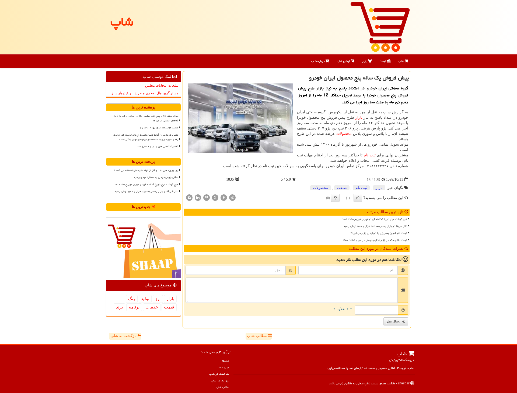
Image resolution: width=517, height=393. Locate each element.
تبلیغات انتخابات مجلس (162, 85)
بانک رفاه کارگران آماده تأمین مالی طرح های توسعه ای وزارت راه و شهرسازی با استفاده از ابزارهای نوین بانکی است (145, 137)
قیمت (383, 61)
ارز (157, 298)
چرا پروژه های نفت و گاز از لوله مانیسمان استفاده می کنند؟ (146, 170)
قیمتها (225, 360)
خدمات (151, 307)
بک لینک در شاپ (219, 374)
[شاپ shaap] (380, 26)
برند (119, 307)
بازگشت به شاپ (124, 336)
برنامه (134, 307)
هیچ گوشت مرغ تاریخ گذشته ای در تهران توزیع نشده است (374, 219)
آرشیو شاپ (344, 61)
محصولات (344, 134)
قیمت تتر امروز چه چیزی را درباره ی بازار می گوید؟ (379, 233)
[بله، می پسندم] (358, 198)
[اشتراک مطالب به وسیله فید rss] (189, 197)
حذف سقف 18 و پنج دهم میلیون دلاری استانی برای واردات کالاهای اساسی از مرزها (146, 118)
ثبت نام (370, 155)
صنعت (342, 188)
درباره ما (224, 367)
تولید (145, 298)
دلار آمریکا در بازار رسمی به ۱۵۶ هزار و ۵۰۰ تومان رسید (375, 226)
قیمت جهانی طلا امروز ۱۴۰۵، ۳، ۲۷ (159, 127)
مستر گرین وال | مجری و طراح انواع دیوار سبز (145, 93)
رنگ (131, 298)
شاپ (402, 61)
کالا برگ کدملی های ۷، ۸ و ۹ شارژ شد (157, 146)
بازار (365, 61)
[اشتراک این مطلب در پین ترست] (206, 197)
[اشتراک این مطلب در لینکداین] (198, 197)
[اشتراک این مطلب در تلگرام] (232, 197)
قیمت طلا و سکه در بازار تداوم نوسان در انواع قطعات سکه (375, 240)
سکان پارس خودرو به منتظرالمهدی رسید (156, 177)
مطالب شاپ (257, 336)
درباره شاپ (318, 61)
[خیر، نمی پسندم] (335, 198)
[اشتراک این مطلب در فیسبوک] (224, 197)
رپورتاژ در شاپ (220, 380)
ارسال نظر (394, 321)
